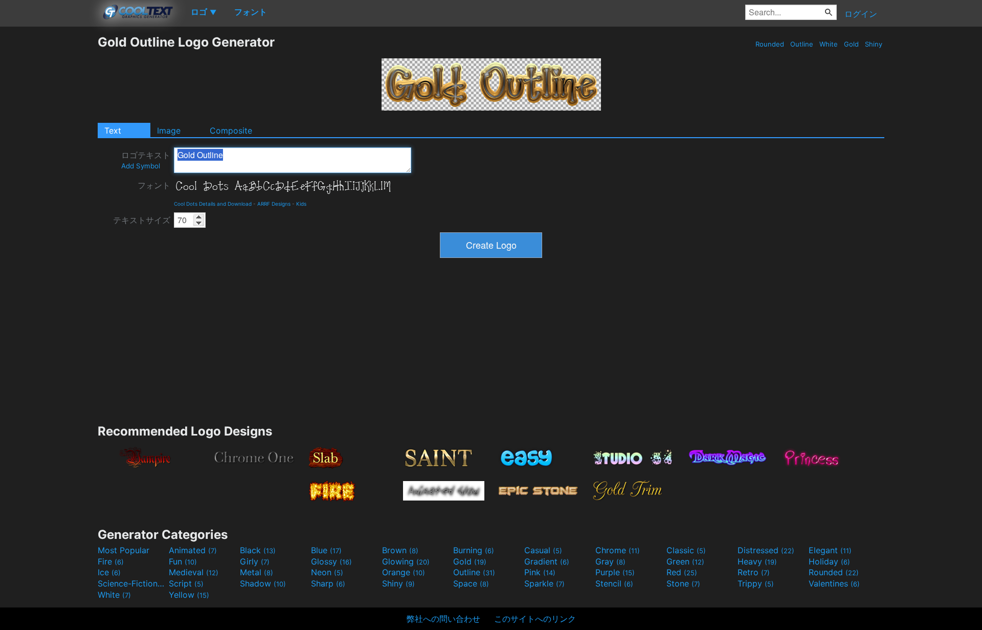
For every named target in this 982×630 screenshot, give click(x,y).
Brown (400, 550)
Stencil (614, 583)
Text (112, 130)
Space (471, 583)
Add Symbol (140, 166)
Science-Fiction (132, 583)
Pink (539, 572)
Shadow (263, 583)
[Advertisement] (49, 187)
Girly (255, 561)
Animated (193, 550)
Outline (801, 44)
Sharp (328, 583)
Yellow (189, 595)
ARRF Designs (274, 204)
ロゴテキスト (145, 160)
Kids (301, 204)
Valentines (834, 583)
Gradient (546, 561)
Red (681, 572)
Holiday (829, 561)
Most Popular (123, 550)
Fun (183, 561)
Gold (851, 44)
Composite (231, 130)
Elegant (830, 550)
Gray (610, 561)
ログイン (860, 14)
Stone (683, 583)
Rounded (769, 44)
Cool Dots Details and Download (213, 204)
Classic (686, 550)
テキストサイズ (141, 220)
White (828, 44)
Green (685, 561)
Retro (754, 572)
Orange (403, 572)
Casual (543, 550)
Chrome (617, 550)
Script (186, 583)
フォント (154, 185)
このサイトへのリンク (535, 619)
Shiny (873, 44)
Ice (109, 572)
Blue (326, 550)
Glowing (406, 561)
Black (258, 550)
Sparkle (544, 583)
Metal (256, 572)
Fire (111, 561)
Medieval (193, 572)
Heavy (757, 561)
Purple (615, 572)
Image (169, 130)
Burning (473, 550)
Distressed (766, 550)
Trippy (756, 583)
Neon (327, 572)
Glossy (331, 561)
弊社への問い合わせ (443, 619)
